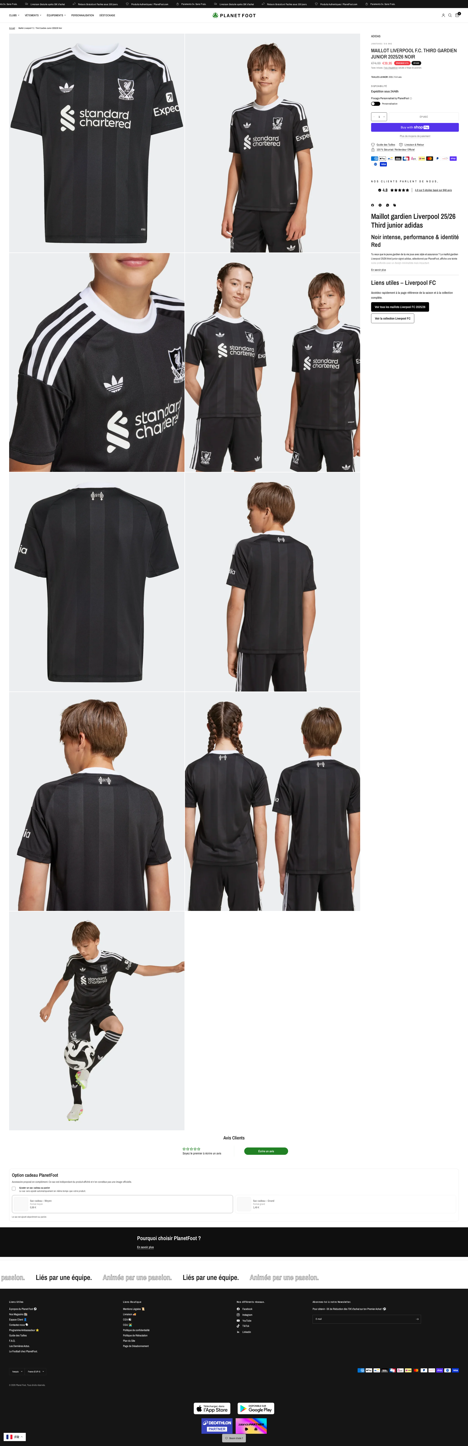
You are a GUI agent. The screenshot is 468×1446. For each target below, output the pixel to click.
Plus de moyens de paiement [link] (415, 136)
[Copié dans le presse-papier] (395, 205)
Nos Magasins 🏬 (18, 1314)
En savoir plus (145, 1247)
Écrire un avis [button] (266, 1151)
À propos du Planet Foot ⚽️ (23, 1309)
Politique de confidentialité (136, 1330)
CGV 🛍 (127, 1319)
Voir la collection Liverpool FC (392, 318)
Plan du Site (129, 1341)
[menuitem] (15, 15)
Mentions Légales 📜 (134, 1309)
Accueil (12, 28)
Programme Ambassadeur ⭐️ (24, 1330)
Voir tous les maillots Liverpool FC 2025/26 (400, 307)
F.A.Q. (12, 1341)
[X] (381, 205)
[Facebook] (373, 205)
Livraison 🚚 (129, 1314)
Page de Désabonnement (136, 1346)
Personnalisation (82, 15)
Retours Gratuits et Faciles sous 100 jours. (42, 4)
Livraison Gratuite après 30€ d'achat (180, 4)
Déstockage (107, 15)
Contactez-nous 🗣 (18, 1325)
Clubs (13, 15)
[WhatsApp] (388, 205)
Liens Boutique (132, 1302)
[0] (456, 15)
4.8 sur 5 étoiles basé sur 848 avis (433, 190)
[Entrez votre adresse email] (417, 1319)
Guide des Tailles (18, 1335)
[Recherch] (450, 15)
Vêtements (32, 15)
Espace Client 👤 (18, 1319)
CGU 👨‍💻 (127, 1325)
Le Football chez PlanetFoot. (23, 1351)
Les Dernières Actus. (19, 1346)
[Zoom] (176, 41)
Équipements (55, 15)
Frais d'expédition (391, 67)
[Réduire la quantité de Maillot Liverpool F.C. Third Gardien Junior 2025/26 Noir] (374, 117)
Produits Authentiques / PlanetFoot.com (93, 4)
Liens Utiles (16, 1302)
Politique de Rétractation (135, 1335)
